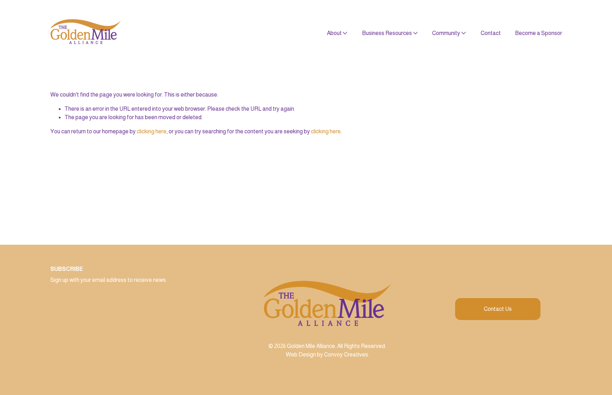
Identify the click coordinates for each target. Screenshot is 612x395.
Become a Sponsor (538, 33)
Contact (491, 33)
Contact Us (498, 309)
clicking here (151, 131)
